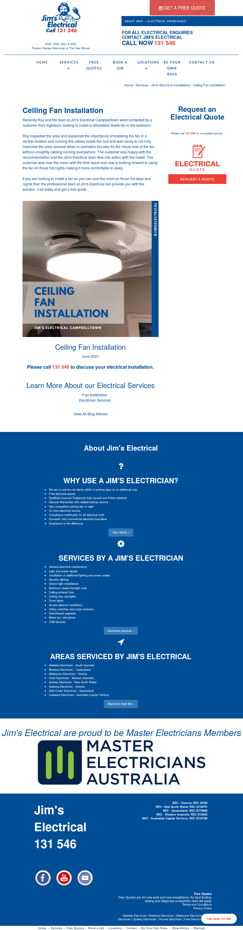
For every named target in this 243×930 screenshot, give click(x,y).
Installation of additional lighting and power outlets (79, 575)
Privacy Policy (202, 908)
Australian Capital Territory (92, 695)
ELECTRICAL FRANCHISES (166, 21)
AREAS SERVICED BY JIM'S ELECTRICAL (120, 656)
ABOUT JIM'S (133, 21)
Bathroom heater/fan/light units (68, 588)
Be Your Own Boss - (156, 928)
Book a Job (120, 65)
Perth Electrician (59, 678)
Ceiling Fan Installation (209, 84)
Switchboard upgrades (62, 613)
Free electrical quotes (62, 494)
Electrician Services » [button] (121, 631)
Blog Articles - (183, 928)
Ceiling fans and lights (62, 596)
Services (69, 62)
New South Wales (85, 682)
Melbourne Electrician (62, 674)
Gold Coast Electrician (62, 691)
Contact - (133, 928)
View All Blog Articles (90, 413)
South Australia (85, 665)
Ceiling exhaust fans (61, 592)
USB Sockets (57, 622)
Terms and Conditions (197, 904)
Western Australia (83, 678)
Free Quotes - (77, 928)
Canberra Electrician (61, 695)
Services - (59, 928)
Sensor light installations (64, 583)
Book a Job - (98, 928)
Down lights (56, 600)
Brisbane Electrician (61, 669)
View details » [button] (121, 532)
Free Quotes (94, 65)
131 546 (190, 133)
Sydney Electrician (60, 682)
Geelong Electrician (61, 686)
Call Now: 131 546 (219, 919)
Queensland (83, 669)
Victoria (82, 674)
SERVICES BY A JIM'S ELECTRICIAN (121, 558)
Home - (44, 928)
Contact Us (199, 62)
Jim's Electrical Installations (170, 84)
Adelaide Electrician (61, 665)
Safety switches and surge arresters (71, 609)
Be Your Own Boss (172, 68)
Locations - (117, 928)
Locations (148, 62)
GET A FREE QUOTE (184, 8)
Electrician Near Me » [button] (121, 704)
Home (42, 62)
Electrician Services (95, 400)
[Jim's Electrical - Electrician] (61, 17)
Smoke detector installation (65, 605)
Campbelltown (107, 120)
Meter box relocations (62, 617)
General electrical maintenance (68, 567)
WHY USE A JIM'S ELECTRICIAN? (120, 480)
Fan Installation (94, 395)
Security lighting (58, 579)
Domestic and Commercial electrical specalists (78, 519)
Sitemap (199, 928)
